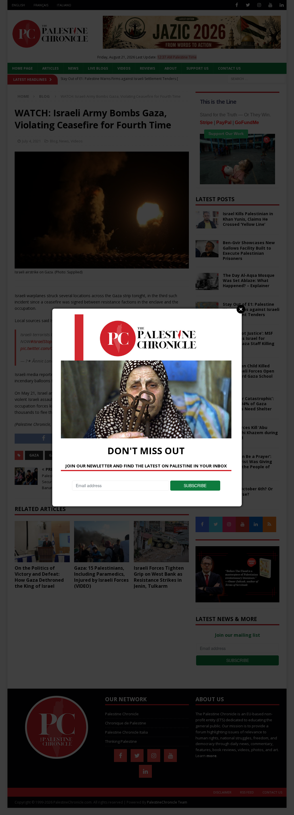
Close (241, 309)
